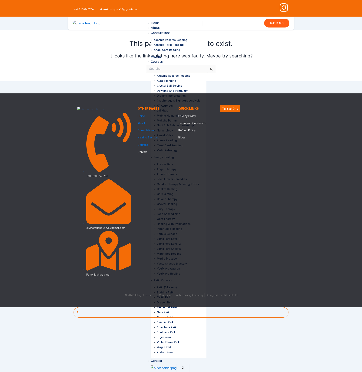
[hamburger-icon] (208, 23)
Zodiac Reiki (165, 352)
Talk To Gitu (276, 23)
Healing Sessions (148, 137)
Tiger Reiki (164, 337)
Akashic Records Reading (170, 39)
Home (155, 23)
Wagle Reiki (164, 347)
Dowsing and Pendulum (172, 90)
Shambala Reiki (167, 327)
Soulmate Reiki (166, 332)
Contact (156, 361)
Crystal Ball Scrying (169, 85)
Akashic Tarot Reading (169, 44)
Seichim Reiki (165, 322)
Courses (157, 61)
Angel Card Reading (167, 49)
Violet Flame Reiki (168, 342)
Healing (156, 56)
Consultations (160, 33)
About (155, 28)
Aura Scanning (166, 80)
